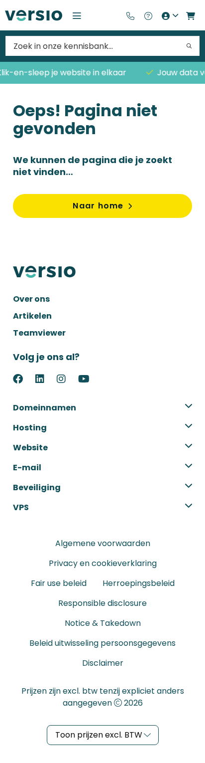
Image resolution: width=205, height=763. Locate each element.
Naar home (98, 205)
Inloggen (169, 15)
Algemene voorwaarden (102, 543)
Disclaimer (102, 663)
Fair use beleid (59, 583)
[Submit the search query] (189, 46)
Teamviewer (39, 333)
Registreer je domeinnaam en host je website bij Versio (33, 15)
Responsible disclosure (102, 603)
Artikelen (32, 316)
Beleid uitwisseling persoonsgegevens (102, 643)
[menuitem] (130, 15)
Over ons (31, 299)
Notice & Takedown (103, 623)
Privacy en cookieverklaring (103, 563)
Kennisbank (148, 15)
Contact (130, 15)
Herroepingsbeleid (138, 583)
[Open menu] (76, 15)
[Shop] (191, 15)
